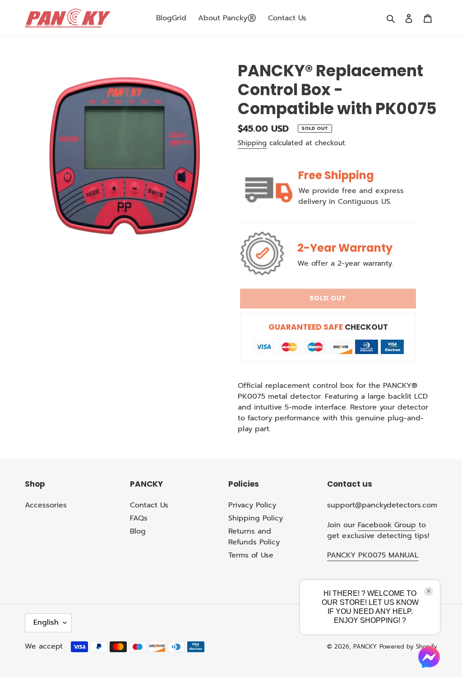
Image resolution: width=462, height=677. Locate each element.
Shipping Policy (255, 518)
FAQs (139, 518)
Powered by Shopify (408, 646)
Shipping (252, 143)
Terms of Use (250, 555)
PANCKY (365, 646)
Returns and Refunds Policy (254, 537)
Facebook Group (387, 525)
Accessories (46, 505)
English (46, 622)
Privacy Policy (252, 505)
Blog (138, 531)
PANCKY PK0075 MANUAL (373, 555)
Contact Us (149, 505)
